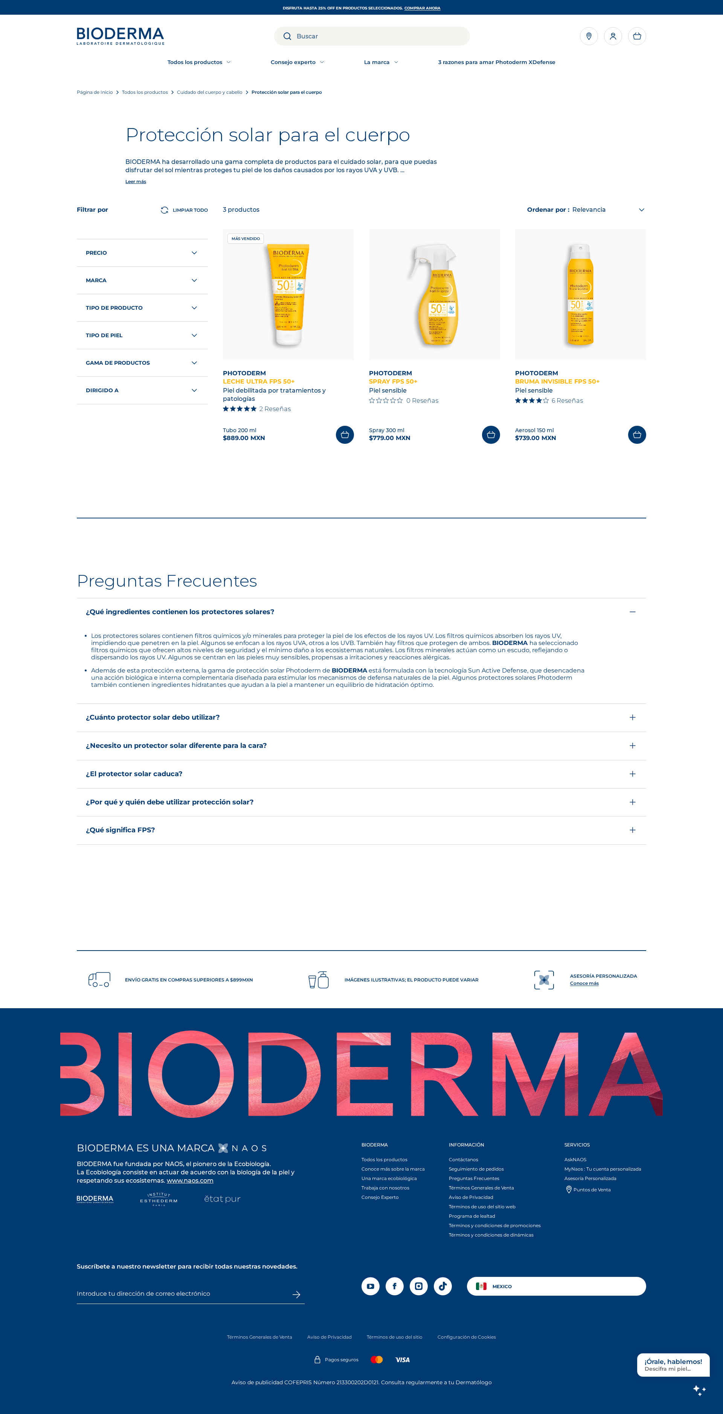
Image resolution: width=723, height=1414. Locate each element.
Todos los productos (384, 1159)
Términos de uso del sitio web (482, 1206)
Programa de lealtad (472, 1216)
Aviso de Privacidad (471, 1197)
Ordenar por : (548, 209)
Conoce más (584, 983)
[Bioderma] (95, 1200)
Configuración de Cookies (467, 1337)
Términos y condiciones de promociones (495, 1225)
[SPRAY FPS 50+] (434, 294)
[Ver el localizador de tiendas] (589, 36)
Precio (96, 252)
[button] (637, 36)
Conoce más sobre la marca (393, 1169)
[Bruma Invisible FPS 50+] (580, 294)
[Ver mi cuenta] (613, 36)
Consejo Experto (380, 1197)
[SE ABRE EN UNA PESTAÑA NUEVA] (242, 1148)
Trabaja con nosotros (385, 1188)
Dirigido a (102, 390)
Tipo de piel (104, 335)
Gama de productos (118, 362)
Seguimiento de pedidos (476, 1169)
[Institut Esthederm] (158, 1200)
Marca (96, 280)
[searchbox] (383, 36)
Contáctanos (463, 1159)
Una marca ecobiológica (389, 1178)
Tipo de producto (114, 307)
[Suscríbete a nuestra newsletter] (296, 1295)
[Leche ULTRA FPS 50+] (288, 294)
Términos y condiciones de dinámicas (491, 1235)
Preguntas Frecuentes (474, 1178)
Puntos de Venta (592, 1189)
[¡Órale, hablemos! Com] (699, 1390)
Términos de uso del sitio (395, 1337)
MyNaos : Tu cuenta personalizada (602, 1169)
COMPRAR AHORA (422, 8)
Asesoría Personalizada (590, 1178)
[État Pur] (222, 1200)
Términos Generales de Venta (481, 1188)
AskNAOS (575, 1159)
